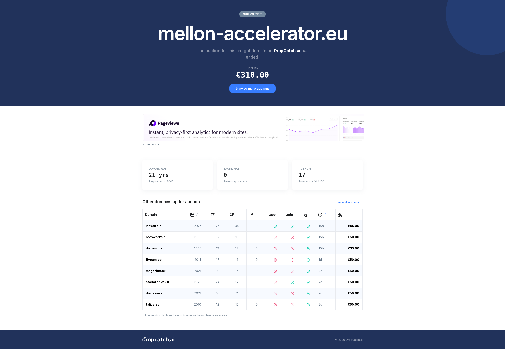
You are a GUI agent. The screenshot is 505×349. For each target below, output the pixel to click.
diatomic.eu (155, 248)
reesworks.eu (156, 237)
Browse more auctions (252, 88)
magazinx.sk (156, 271)
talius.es (152, 304)
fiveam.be (154, 260)
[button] (165, 214)
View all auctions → (350, 202)
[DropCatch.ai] (158, 339)
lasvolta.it (154, 226)
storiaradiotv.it (157, 282)
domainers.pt (156, 293)
